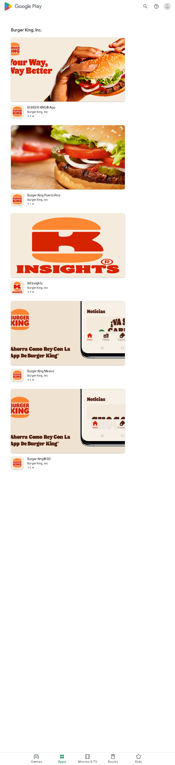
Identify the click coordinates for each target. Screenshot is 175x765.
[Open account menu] (167, 6)
